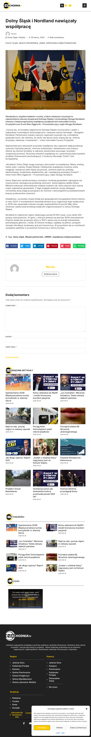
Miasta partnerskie (28, 43)
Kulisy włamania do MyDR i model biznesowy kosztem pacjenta (45, 395)
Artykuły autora (50, 274)
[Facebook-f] (24, 723)
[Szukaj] (62, 5)
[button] (86, 709)
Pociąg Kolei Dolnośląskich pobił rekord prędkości (42, 429)
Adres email (11, 347)
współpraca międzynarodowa (61, 43)
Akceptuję (42, 728)
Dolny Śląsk (13, 37)
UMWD (42, 43)
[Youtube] (70, 5)
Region (13, 656)
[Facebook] (65, 5)
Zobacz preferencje (78, 728)
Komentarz (11, 305)
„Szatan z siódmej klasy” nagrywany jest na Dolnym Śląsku (45, 460)
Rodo (63, 733)
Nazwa (9, 336)
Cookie (58, 733)
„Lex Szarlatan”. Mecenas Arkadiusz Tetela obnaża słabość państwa (72, 395)
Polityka (22, 37)
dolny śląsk (12, 43)
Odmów (59, 728)
